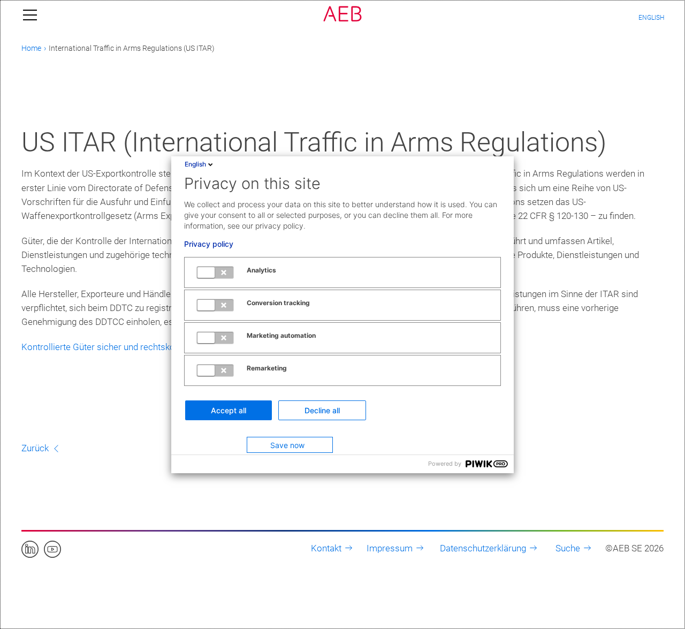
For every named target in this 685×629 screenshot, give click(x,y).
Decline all (322, 410)
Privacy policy (208, 244)
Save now (287, 445)
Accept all (228, 410)
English (195, 164)
